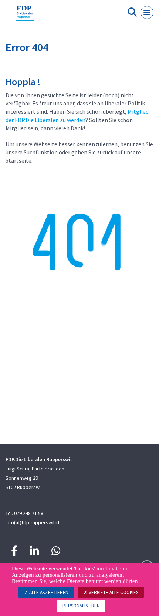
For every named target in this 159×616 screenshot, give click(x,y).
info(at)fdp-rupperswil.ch (33, 522)
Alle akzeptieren (48, 592)
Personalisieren (81, 606)
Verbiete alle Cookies (113, 592)
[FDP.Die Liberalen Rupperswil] (25, 16)
